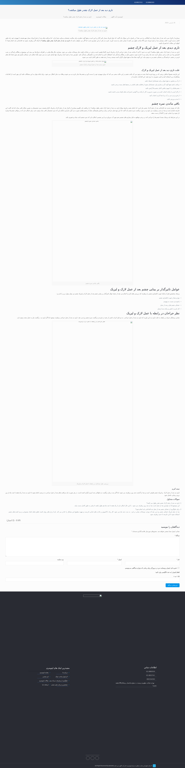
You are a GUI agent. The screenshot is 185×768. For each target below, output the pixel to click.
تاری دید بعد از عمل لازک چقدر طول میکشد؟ (77, 17)
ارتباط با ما (45, 685)
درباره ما (65, 672)
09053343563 (151, 679)
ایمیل (119, 559)
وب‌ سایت (60, 559)
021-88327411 (150, 675)
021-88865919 (150, 671)
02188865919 (150, 2)
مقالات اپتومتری (101, 17)
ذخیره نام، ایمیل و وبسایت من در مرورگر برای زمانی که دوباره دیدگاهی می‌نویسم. (151, 568)
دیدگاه (177, 535)
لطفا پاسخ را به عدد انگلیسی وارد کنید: (167, 572)
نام (178, 559)
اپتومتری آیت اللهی (117, 17)
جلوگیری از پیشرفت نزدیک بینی (58, 681)
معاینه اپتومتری (44, 672)
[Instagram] (32, 2)
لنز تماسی (45, 676)
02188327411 (138, 2)
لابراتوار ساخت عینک (61, 676)
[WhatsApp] (35, 2)
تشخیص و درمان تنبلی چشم (59, 685)
